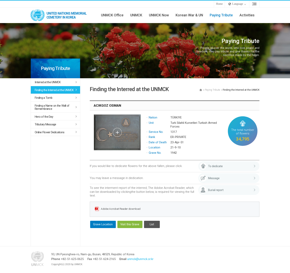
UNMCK (136, 15)
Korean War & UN (189, 15)
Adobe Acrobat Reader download (120, 208)
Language (237, 3)
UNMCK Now (159, 15)
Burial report (216, 190)
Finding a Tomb (43, 98)
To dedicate (215, 166)
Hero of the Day (44, 116)
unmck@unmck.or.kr (140, 259)
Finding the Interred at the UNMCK (54, 90)
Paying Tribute (221, 15)
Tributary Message (45, 124)
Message (214, 178)
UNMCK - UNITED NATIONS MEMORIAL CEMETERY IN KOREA (60, 15)
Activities (246, 15)
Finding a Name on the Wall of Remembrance (52, 107)
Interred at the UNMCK (48, 82)
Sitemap (254, 4)
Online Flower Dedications (49, 132)
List (152, 224)
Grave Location (103, 224)
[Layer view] (117, 132)
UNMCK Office (112, 15)
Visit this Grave (129, 224)
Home (219, 3)
